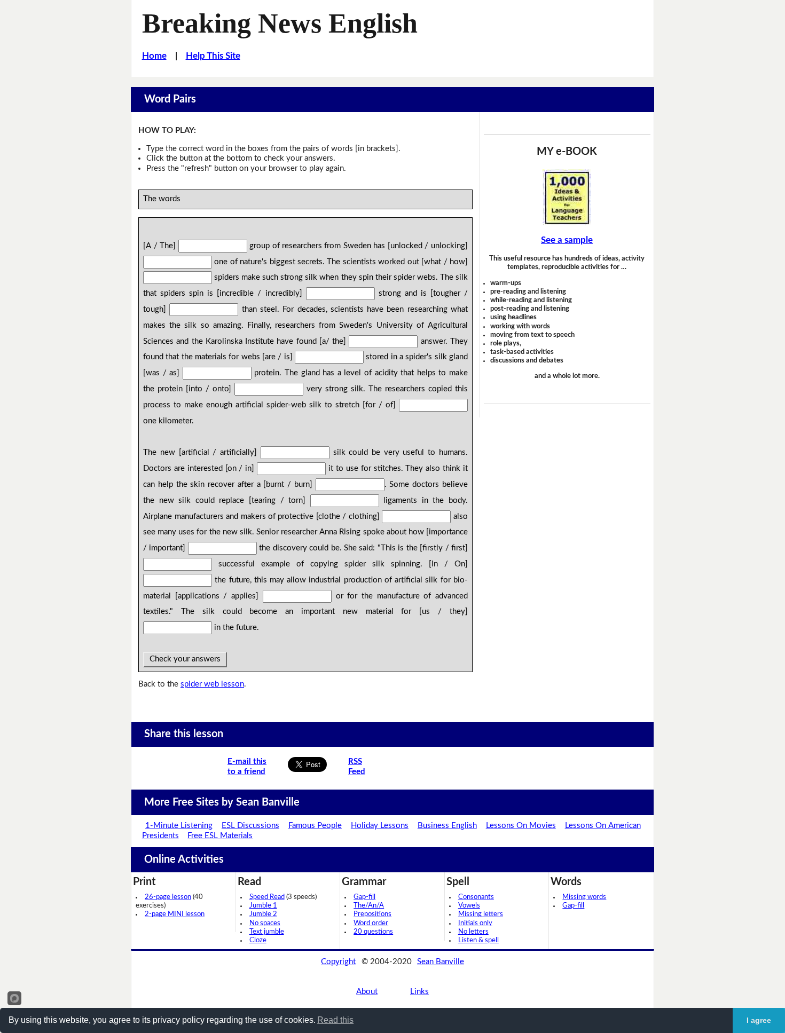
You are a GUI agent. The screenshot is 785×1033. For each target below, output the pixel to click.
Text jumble (266, 931)
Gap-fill (364, 897)
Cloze (257, 940)
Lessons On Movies (521, 826)
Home (154, 55)
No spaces (264, 923)
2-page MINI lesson (175, 914)
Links (419, 992)
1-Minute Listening (179, 826)
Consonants (476, 897)
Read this (335, 1019)
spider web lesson (212, 684)
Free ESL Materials (220, 836)
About (367, 992)
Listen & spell (478, 940)
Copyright (338, 962)
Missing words (584, 897)
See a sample (567, 240)
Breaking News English (280, 22)
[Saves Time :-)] (567, 197)
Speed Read (267, 897)
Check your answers (185, 659)
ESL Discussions (250, 826)
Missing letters (480, 914)
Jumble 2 (263, 914)
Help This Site (213, 55)
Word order (371, 923)
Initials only (475, 923)
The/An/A (369, 905)
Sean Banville (440, 962)
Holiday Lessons (380, 826)
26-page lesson (168, 897)
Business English (447, 826)
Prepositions (372, 914)
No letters (473, 931)
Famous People (315, 826)
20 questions (373, 931)
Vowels (469, 905)
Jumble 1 (263, 905)
